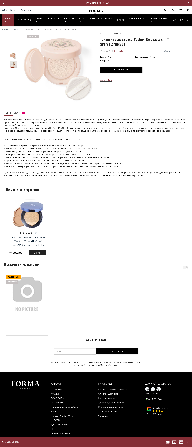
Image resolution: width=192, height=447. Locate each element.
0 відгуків (118, 51)
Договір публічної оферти (111, 402)
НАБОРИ (55, 420)
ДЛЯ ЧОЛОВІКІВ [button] (59, 424)
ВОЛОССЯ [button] (57, 398)
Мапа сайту (104, 415)
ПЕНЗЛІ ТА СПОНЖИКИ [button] (63, 415)
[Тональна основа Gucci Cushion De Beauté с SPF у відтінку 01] (13, 55)
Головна (4, 29)
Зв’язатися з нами (107, 411)
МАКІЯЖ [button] (55, 393)
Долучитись (117, 351)
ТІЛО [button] (53, 411)
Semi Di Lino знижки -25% (97, 2)
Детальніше (106, 80)
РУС (160, 399)
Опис (8, 112)
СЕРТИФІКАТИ (58, 389)
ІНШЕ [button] (54, 429)
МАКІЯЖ (17, 29)
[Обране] (180, 10)
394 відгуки (158, 413)
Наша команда (106, 398)
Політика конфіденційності (112, 389)
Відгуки (17, 112)
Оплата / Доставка (108, 393)
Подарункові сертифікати (64, 407)
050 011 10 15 (9, 9)
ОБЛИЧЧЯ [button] (56, 402)
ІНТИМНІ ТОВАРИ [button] (59, 433)
